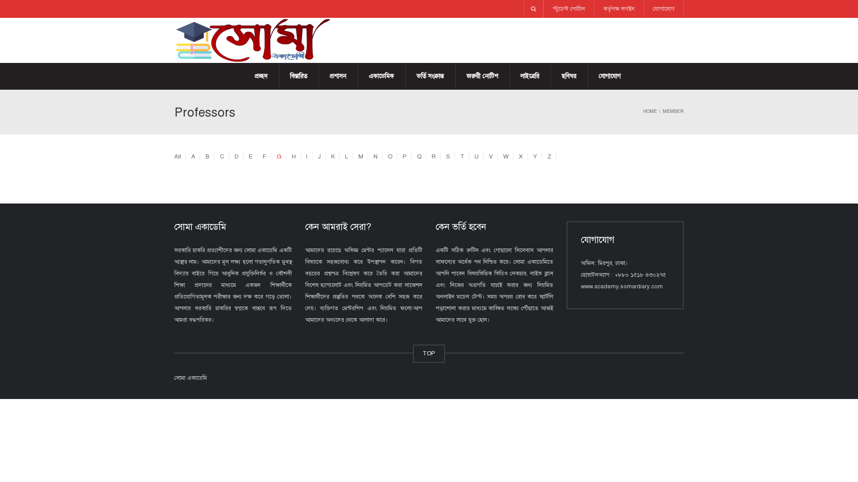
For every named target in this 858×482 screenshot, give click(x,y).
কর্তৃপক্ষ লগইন (619, 8)
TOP (429, 353)
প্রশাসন (338, 76)
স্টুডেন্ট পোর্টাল (569, 8)
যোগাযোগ (663, 8)
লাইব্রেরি (530, 76)
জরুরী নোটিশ (482, 76)
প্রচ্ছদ (261, 76)
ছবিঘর (569, 76)
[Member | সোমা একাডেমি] (252, 40)
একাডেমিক (381, 76)
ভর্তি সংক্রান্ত (430, 76)
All (177, 156)
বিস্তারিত (298, 76)
